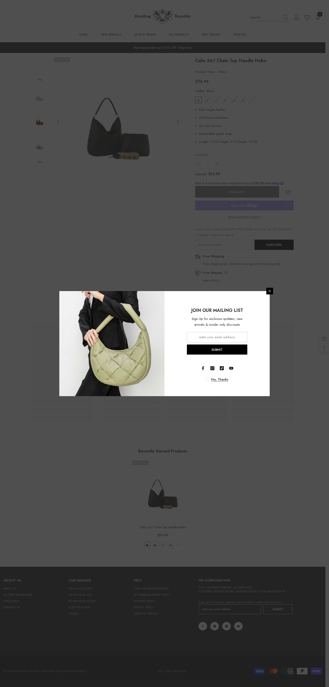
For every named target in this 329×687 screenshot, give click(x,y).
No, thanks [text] (219, 379)
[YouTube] (231, 368)
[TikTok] (221, 368)
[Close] (269, 291)
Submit (217, 349)
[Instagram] (212, 368)
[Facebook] (203, 368)
